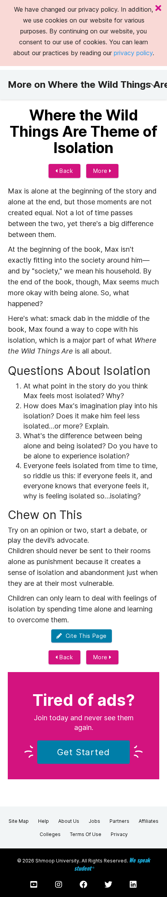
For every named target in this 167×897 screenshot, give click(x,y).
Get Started (83, 752)
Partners (119, 821)
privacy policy (133, 53)
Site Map (19, 821)
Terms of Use (85, 834)
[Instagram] (58, 884)
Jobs (94, 821)
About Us (68, 821)
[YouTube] (33, 884)
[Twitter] (108, 884)
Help (43, 821)
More (101, 170)
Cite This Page (84, 635)
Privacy (119, 834)
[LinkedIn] (133, 884)
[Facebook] (83, 884)
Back (65, 170)
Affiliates (148, 821)
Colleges (50, 834)
